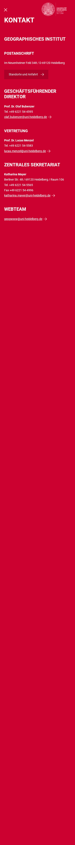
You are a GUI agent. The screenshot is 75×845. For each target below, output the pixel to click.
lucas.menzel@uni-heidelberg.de (25, 151)
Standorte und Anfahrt (23, 74)
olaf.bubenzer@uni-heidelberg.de (25, 117)
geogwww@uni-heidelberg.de (23, 219)
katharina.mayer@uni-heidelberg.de (27, 195)
